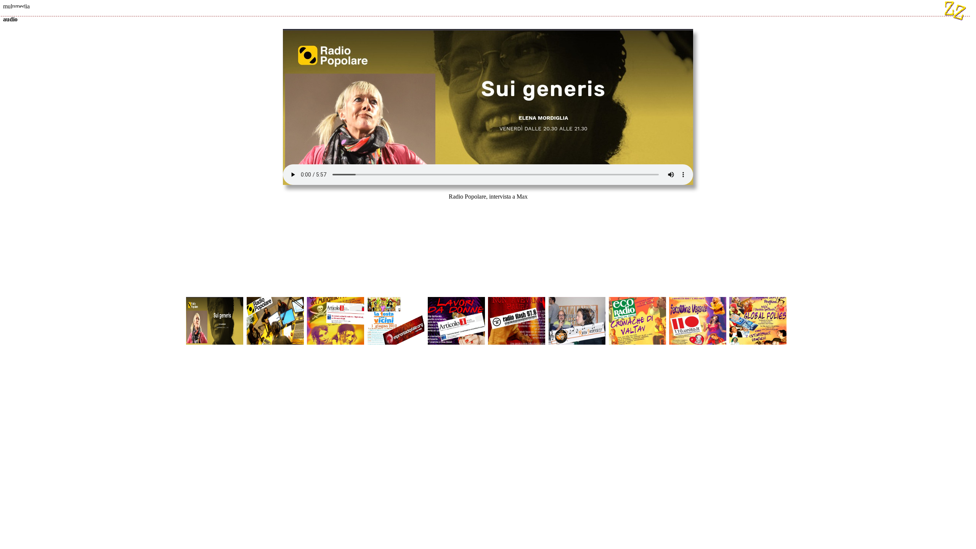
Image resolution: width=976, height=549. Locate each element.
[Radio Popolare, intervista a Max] (216, 300)
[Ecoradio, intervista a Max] (639, 300)
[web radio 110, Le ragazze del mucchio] (699, 300)
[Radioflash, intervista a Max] (518, 300)
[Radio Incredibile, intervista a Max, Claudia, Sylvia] (578, 300)
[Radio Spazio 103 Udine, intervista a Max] (759, 300)
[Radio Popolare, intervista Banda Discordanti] (277, 300)
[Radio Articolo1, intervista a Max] (337, 300)
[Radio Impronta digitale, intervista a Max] (397, 300)
